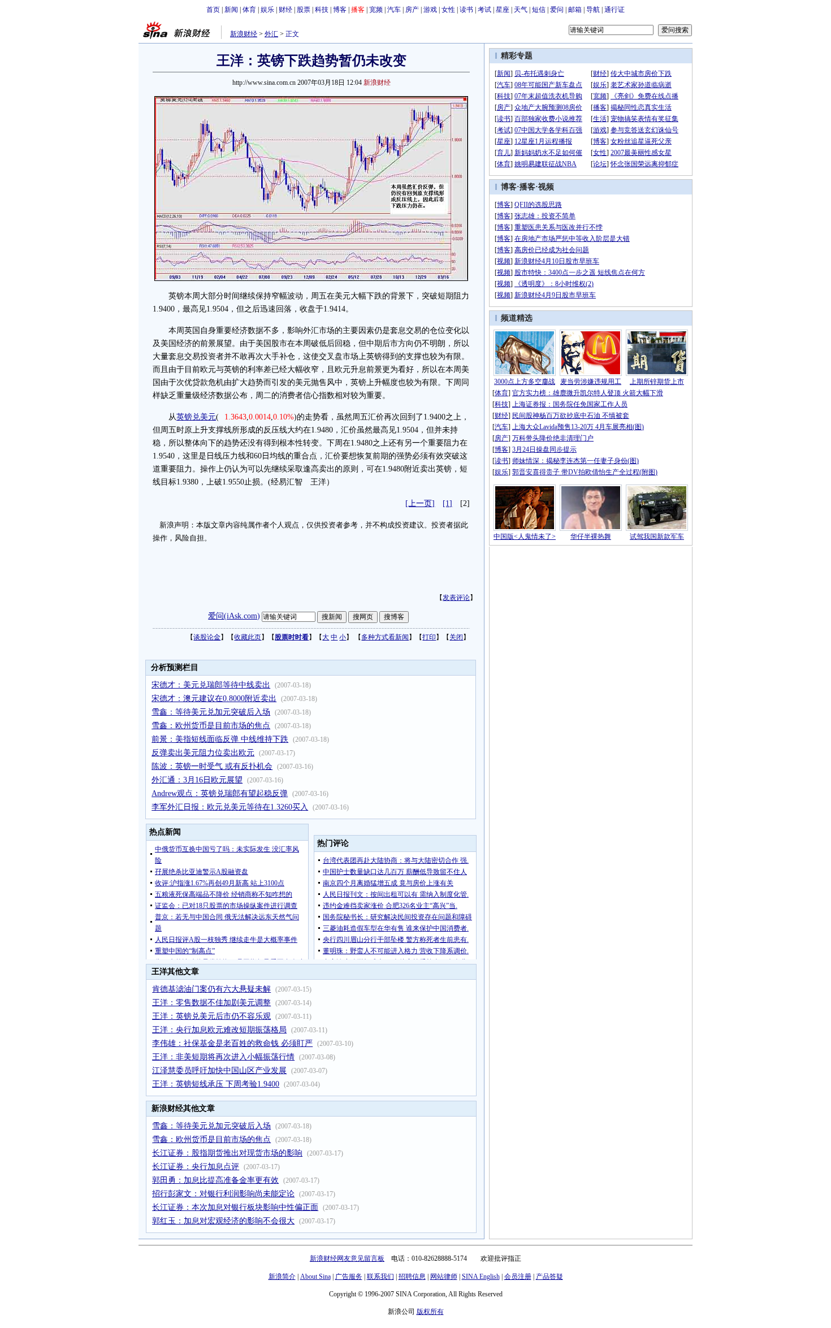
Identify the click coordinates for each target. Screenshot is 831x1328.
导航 (593, 10)
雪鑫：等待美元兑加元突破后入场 (211, 712)
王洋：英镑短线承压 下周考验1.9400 (215, 1084)
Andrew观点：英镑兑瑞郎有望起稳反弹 (220, 793)
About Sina (315, 1277)
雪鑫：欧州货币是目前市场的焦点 (211, 725)
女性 (448, 10)
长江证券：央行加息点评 (195, 1166)
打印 (429, 637)
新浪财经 (243, 34)
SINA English (481, 1277)
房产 (412, 10)
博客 (340, 10)
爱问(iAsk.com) (234, 616)
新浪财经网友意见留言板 (347, 1258)
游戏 (430, 10)
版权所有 (430, 1312)
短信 (539, 10)
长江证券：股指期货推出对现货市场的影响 (227, 1153)
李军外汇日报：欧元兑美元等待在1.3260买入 (230, 807)
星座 (502, 10)
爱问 (557, 10)
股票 (303, 10)
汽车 (394, 10)
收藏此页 (247, 637)
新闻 (231, 10)
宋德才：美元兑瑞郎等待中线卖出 (211, 685)
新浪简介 (282, 1277)
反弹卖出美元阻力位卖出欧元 (203, 753)
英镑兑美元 (196, 417)
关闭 (456, 637)
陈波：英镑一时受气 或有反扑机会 (212, 766)
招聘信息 (412, 1277)
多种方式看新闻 (385, 637)
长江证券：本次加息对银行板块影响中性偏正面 (235, 1207)
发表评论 (456, 598)
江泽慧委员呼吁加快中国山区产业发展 (219, 1070)
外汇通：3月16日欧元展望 (197, 780)
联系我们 (380, 1277)
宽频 (376, 10)
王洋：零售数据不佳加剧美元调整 (211, 1002)
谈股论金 (206, 637)
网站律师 (443, 1277)
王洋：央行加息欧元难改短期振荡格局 (219, 1030)
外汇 (271, 34)
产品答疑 (549, 1277)
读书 (466, 10)
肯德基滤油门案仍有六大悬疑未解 (211, 989)
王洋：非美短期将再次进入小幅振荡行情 (223, 1057)
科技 (321, 10)
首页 (213, 10)
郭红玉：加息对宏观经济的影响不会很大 (223, 1221)
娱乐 (267, 10)
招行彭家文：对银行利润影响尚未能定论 (223, 1193)
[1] (447, 503)
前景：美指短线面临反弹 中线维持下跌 (220, 739)
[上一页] (420, 503)
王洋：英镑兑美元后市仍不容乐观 (211, 1016)
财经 (285, 10)
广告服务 (348, 1277)
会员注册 (517, 1277)
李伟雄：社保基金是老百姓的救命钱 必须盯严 (232, 1043)
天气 (520, 10)
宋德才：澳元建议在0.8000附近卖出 (214, 698)
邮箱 (575, 10)
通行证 (614, 10)
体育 (249, 10)
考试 (484, 10)
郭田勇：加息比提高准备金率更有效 (215, 1180)
